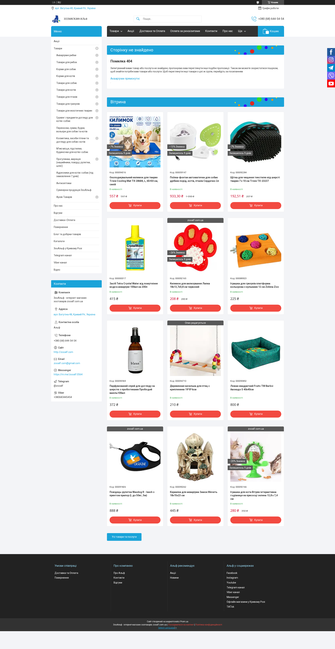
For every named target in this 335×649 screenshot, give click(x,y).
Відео (57, 269)
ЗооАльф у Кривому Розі (68, 248)
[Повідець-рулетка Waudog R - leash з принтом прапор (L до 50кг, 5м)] (135, 456)
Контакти (211, 31)
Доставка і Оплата (64, 220)
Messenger (233, 597)
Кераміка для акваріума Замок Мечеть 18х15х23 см (193, 494)
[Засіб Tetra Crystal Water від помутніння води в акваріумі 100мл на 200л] (135, 247)
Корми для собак (66, 69)
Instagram (232, 577)
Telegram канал (63, 255)
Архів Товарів (64, 197)
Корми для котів (65, 76)
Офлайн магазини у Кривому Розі (246, 601)
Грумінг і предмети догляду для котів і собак (74, 119)
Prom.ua (184, 621)
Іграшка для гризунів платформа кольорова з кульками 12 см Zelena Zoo (254, 285)
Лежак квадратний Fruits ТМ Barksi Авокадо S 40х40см (251, 388)
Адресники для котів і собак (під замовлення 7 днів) (74, 174)
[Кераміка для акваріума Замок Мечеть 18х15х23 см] (195, 456)
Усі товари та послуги (124, 536)
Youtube (231, 582)
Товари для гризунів (68, 103)
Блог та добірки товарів (67, 234)
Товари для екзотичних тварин (74, 110)
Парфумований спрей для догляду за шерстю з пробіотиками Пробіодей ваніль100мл (132, 389)
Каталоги (59, 241)
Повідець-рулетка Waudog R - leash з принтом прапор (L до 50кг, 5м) (132, 494)
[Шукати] (138, 19)
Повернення (61, 227)
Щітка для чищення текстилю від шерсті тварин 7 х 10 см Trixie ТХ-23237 (255, 179)
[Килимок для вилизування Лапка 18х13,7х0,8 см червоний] (195, 247)
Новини (174, 577)
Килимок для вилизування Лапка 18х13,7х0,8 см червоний (190, 285)
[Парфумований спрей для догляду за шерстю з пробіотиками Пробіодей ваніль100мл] (135, 350)
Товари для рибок (66, 62)
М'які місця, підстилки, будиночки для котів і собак (72, 150)
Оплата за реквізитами (185, 31)
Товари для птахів (66, 96)
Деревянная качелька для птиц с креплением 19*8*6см (190, 388)
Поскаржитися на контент (181, 624)
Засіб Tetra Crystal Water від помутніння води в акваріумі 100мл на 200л (134, 285)
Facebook (232, 573)
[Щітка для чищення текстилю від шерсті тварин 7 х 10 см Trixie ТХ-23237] (255, 141)
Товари (114, 31)
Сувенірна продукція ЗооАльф (73, 190)
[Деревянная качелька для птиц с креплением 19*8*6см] (195, 350)
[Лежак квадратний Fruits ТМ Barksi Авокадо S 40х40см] (255, 350)
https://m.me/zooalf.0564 (68, 374)
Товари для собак (66, 83)
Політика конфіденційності (208, 624)
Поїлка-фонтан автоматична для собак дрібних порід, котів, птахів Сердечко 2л (194, 179)
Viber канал (60, 262)
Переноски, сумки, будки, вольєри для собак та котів (71, 130)
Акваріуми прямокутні (125, 78)
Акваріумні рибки (66, 55)
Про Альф (119, 573)
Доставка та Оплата (152, 31)
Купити (137, 205)
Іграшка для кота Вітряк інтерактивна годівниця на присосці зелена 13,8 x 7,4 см (254, 495)
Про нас (227, 31)
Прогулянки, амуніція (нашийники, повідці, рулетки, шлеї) (73, 162)
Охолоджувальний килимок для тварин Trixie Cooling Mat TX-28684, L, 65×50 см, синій (134, 181)
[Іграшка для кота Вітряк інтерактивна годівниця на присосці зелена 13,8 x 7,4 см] (255, 456)
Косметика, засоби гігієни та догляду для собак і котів (72, 140)
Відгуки (58, 212)
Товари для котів (66, 89)
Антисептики (63, 183)
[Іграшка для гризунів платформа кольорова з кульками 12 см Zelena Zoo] (255, 247)
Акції (131, 31)
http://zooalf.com (63, 352)
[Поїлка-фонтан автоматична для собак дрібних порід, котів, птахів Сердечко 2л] (195, 141)
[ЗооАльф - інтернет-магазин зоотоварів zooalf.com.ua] (56, 19)
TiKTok (230, 606)
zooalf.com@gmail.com (67, 363)
